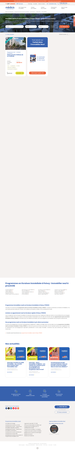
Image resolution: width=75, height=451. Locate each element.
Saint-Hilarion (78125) (58, 294)
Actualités (35, 3)
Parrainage (30, 3)
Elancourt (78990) (25, 290)
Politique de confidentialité (30, 444)
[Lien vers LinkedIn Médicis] (11, 408)
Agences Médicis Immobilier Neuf (57, 421)
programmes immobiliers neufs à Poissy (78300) (31, 333)
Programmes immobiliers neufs (13, 421)
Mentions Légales (22, 444)
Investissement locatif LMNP (11, 433)
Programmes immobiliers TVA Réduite (32, 429)
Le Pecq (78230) (25, 294)
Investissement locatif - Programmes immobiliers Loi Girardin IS (13, 430)
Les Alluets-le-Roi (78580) (59, 293)
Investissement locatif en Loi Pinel (12, 425)
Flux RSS (54, 444)
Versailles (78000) (8, 289)
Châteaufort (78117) (41, 291)
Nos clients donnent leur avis (56, 423)
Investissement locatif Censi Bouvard (13, 432)
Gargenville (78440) (9, 293)
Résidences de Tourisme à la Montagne (32, 432)
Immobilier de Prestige (10, 423)
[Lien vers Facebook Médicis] (6, 408)
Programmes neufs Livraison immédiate (32, 431)
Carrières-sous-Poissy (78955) (60, 289)
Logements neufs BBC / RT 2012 (31, 423)
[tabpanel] (16, 362)
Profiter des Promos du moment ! (54, 1)
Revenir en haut (37, 448)
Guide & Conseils (41, 3)
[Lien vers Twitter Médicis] (9, 408)
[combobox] (14, 26)
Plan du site (45, 444)
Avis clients (50, 444)
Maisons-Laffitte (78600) (42, 294)
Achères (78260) (8, 291)
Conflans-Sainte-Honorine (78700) (11, 294)
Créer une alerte (10, 34)
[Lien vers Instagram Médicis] (16, 408)
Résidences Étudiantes (29, 435)
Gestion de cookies (39, 444)
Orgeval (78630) (25, 293)
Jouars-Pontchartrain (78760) (27, 291)
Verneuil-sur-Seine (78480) (43, 293)
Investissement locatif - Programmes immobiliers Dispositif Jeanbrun (13, 427)
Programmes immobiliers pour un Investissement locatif (31, 427)
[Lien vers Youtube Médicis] (13, 408)
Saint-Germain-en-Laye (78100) (27, 289)
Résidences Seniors (28, 434)
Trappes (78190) (8, 290)
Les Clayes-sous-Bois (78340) (43, 289)
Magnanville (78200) (58, 291)
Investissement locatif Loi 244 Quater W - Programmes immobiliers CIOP (14, 436)
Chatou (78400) (41, 290)
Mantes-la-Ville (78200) (59, 290)
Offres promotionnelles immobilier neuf (32, 425)
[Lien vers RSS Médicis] (18, 408)
